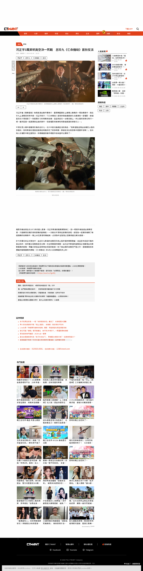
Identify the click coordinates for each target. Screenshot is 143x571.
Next (13, 73)
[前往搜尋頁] (137, 29)
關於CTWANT (50, 544)
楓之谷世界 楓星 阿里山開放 (28, 420)
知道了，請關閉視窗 (133, 563)
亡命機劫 (36, 58)
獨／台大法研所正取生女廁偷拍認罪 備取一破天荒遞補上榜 (81, 501)
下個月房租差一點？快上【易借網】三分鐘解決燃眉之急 (81, 381)
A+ (18, 107)
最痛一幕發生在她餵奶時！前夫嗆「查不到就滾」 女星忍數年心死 (55, 461)
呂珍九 (27, 58)
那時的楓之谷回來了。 (78, 420)
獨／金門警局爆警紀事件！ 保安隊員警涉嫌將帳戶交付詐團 (39, 289)
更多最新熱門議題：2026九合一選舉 (33, 333)
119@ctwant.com (63, 348)
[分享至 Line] (13, 62)
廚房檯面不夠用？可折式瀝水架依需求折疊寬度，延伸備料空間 (42, 340)
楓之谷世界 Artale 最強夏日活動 (54, 441)
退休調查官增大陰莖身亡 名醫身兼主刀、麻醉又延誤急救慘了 (55, 421)
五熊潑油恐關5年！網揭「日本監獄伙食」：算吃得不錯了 (28, 441)
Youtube (73, 550)
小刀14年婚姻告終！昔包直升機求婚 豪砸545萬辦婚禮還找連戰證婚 (81, 401)
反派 (44, 58)
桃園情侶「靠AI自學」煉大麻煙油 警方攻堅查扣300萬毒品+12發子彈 (29, 481)
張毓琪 (22, 53)
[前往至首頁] (11, 29)
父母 (107, 110)
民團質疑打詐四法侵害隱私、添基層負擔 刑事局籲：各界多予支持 (41, 292)
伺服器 (114, 106)
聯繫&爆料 (70, 544)
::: (18, 36)
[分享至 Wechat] (13, 69)
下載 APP (129, 29)
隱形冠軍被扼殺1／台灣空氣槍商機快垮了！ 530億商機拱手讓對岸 (81, 441)
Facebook (57, 550)
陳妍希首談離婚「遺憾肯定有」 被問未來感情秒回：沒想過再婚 (54, 481)
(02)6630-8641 (37, 348)
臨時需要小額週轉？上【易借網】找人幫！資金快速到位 (55, 401)
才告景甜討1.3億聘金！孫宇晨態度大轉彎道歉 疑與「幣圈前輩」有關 (55, 501)
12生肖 (122, 106)
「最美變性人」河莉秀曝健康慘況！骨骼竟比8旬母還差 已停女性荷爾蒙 (29, 522)
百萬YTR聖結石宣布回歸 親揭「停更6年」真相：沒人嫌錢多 (29, 461)
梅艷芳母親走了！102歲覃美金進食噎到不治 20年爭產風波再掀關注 (29, 381)
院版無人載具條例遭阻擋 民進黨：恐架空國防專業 (55, 381)
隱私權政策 (45, 568)
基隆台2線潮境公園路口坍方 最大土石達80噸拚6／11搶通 (38, 300)
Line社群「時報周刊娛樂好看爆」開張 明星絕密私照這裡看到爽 (43, 327)
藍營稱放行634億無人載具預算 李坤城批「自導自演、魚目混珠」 (29, 501)
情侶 (100, 106)
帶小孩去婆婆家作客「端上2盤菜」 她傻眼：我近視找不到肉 (41, 324)
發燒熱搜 (107, 544)
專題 (128, 33)
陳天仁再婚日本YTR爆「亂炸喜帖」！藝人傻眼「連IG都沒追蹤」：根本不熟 (81, 481)
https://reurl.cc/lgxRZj (46, 273)
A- (23, 107)
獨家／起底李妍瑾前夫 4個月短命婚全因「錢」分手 (37, 285)
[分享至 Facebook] (13, 65)
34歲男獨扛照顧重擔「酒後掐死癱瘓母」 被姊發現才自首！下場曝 (55, 522)
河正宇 (19, 58)
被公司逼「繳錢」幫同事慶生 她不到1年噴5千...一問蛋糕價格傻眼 (44, 330)
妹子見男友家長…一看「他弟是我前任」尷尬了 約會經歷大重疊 (43, 321)
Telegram (89, 550)
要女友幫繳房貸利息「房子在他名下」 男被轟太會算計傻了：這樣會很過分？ (47, 337)
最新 (25, 33)
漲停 (107, 106)
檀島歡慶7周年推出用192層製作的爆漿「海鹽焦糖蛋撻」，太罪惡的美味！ (43, 296)
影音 (118, 33)
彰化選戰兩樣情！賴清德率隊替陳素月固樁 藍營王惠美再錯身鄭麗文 (81, 522)
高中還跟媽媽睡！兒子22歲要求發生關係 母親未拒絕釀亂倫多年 (29, 401)
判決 (100, 110)
